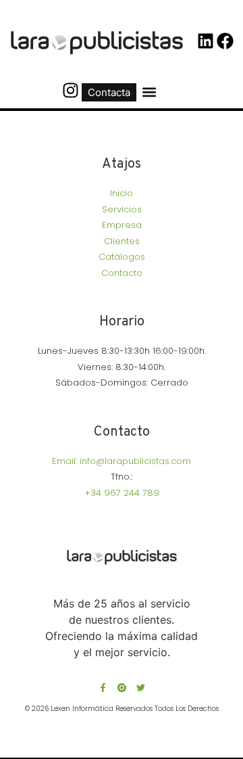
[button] (149, 92)
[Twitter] (140, 687)
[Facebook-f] (103, 687)
